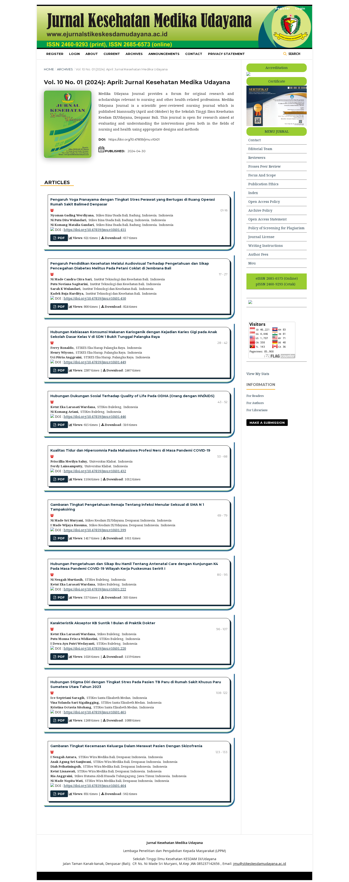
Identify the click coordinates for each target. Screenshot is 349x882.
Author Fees (258, 254)
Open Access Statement (267, 219)
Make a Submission (267, 422)
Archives (134, 54)
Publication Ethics (263, 184)
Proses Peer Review (264, 166)
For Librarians (257, 410)
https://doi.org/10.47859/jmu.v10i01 (134, 139)
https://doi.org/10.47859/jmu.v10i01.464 (95, 785)
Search (294, 54)
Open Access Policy (264, 201)
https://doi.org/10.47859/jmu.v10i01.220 (95, 648)
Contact (193, 54)
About (91, 54)
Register (54, 54)
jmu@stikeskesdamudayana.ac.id (259, 863)
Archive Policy (260, 210)
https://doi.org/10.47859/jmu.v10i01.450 (95, 298)
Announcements (163, 54)
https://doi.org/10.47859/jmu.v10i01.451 (95, 229)
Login (74, 54)
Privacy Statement (226, 54)
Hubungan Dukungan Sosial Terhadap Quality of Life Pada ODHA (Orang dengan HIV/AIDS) (132, 396)
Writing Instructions (265, 245)
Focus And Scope (262, 175)
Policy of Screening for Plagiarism (276, 228)
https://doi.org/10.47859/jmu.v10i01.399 (95, 530)
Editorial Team (260, 148)
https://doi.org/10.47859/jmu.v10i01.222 (95, 589)
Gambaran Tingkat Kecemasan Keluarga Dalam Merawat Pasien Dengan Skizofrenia (126, 746)
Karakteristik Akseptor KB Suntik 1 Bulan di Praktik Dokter (102, 623)
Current (112, 54)
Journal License (261, 236)
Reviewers (256, 157)
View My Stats (257, 373)
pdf (61, 238)
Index (253, 192)
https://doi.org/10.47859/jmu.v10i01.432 (95, 471)
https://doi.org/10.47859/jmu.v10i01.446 (95, 416)
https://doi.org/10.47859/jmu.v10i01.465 (95, 712)
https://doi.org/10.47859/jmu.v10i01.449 (95, 362)
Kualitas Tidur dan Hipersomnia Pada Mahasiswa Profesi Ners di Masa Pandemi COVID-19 (130, 450)
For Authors (255, 403)
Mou (252, 263)
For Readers (255, 396)
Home (49, 69)
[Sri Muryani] (250, 302)
